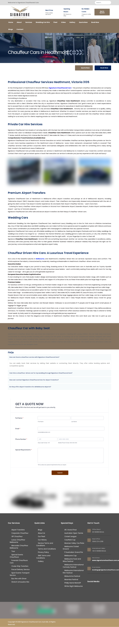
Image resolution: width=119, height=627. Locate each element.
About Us (41, 533)
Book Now (95, 22)
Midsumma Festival (72, 576)
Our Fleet (41, 536)
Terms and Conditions (46, 549)
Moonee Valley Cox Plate (74, 543)
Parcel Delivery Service (20, 569)
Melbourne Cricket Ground (71, 547)
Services (28, 22)
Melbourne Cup (70, 555)
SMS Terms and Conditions (43, 556)
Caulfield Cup (69, 540)
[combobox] (103, 2)
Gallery (72, 22)
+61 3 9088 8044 (99, 551)
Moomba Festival (71, 579)
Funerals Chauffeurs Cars (19, 561)
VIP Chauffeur (16, 536)
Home (10, 22)
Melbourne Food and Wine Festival (72, 560)
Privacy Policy (43, 552)
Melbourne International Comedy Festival (73, 566)
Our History (42, 540)
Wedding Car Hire (43, 22)
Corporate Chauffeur (19, 533)
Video (63, 22)
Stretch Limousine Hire (20, 582)
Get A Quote (102, 12)
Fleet (55, 22)
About (19, 22)
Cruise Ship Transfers (19, 566)
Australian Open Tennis (73, 533)
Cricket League (70, 536)
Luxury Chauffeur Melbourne (17, 541)
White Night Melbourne (73, 586)
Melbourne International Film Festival (73, 571)
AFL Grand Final (70, 530)
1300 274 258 (97, 541)
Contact (20, 29)
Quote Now (83, 22)
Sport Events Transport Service (19, 574)
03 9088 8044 (98, 532)
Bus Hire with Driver (18, 578)
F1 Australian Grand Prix (73, 552)
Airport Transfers (18, 530)
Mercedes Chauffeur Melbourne (19, 546)
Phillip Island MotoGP (72, 583)
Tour (13, 551)
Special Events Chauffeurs (16, 556)
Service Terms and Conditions (44, 544)
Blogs (10, 29)
